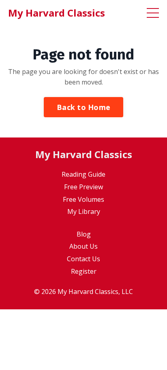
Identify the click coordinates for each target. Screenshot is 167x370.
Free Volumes (83, 199)
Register (83, 271)
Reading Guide (83, 174)
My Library (83, 211)
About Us (83, 246)
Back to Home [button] (83, 107)
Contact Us (83, 258)
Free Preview (83, 186)
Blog (84, 234)
